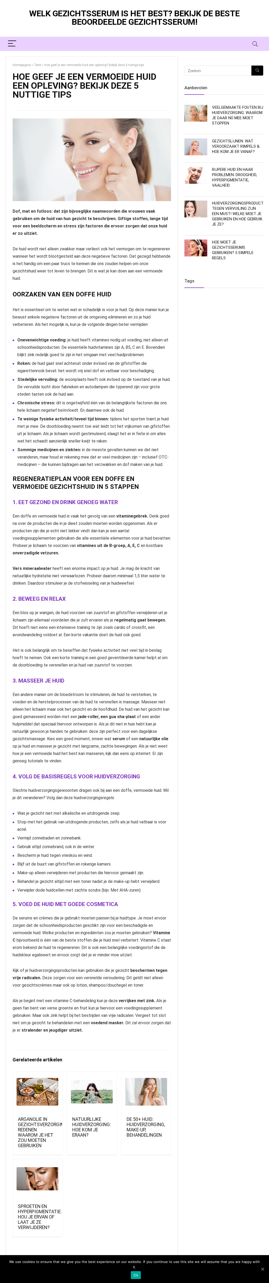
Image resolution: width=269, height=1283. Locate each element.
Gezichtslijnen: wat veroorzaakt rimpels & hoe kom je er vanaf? (236, 146)
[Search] (255, 44)
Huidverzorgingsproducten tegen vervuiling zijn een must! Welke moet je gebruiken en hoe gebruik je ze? (240, 214)
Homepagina (22, 65)
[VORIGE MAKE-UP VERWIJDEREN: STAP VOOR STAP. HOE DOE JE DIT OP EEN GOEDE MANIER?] (5, 641)
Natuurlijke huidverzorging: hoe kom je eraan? (91, 1127)
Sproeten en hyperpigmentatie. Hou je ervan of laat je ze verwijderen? (40, 1217)
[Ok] (262, 1269)
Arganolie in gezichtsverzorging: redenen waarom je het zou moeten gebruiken (43, 1132)
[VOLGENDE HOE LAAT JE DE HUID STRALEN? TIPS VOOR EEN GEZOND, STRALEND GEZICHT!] (263, 641)
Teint (37, 65)
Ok (135, 1275)
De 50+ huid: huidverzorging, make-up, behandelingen (146, 1127)
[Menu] (12, 44)
